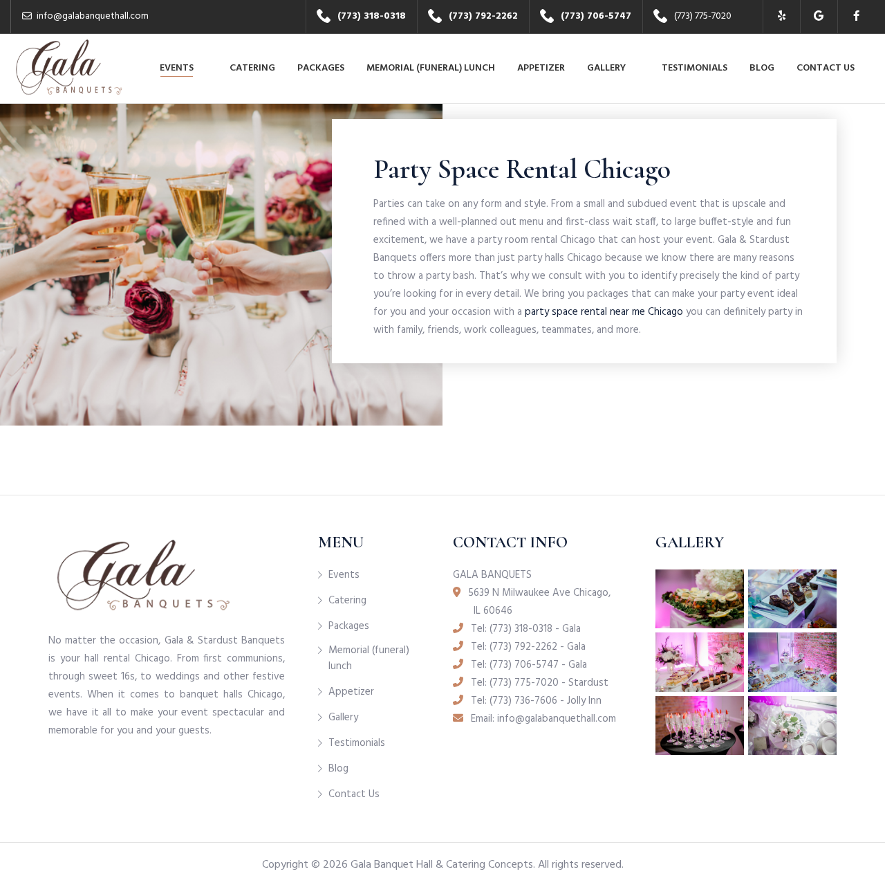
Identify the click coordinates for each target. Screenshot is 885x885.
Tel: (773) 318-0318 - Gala (524, 629)
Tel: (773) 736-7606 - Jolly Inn (535, 701)
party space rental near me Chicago (604, 312)
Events (177, 68)
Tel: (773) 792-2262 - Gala (527, 647)
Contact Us (825, 68)
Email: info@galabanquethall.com (542, 719)
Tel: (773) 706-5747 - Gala (527, 665)
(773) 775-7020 (703, 16)
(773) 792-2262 (483, 16)
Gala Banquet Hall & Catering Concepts (442, 865)
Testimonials (694, 68)
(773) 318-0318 (371, 16)
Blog (761, 68)
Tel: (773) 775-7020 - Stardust (538, 683)
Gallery (606, 68)
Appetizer (541, 68)
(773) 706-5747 (596, 16)
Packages (320, 68)
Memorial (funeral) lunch (430, 68)
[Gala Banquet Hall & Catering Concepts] (68, 62)
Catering (252, 68)
